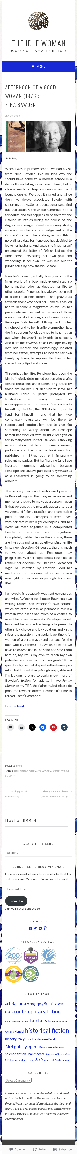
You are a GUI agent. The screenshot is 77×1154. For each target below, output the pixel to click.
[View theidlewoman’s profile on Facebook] (30, 928)
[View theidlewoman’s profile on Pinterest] (45, 928)
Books (19, 765)
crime (25, 1021)
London (37, 1039)
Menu (41, 66)
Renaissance (47, 1047)
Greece (9, 1031)
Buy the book (15, 706)
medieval (49, 1039)
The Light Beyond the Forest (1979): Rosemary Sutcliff (56, 794)
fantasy (38, 1020)
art (7, 1003)
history (11, 1039)
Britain (49, 1004)
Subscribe (16, 901)
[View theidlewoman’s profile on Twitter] (35, 928)
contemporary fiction (24, 770)
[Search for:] (38, 852)
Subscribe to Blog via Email (39, 867)
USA (39, 1059)
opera (33, 1046)
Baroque (20, 1003)
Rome (59, 1047)
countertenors (13, 1021)
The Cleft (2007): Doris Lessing (16, 794)
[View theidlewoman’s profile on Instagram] (40, 928)
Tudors (32, 1059)
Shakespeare (36, 1054)
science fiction (15, 1054)
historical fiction (47, 1030)
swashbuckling (20, 1059)
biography (36, 1004)
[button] (15, 136)
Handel (19, 1031)
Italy (21, 1039)
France (53, 1021)
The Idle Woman (38, 43)
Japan (28, 1039)
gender (63, 1021)
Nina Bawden (43, 770)
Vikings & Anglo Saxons (57, 1059)
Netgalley (16, 1046)
